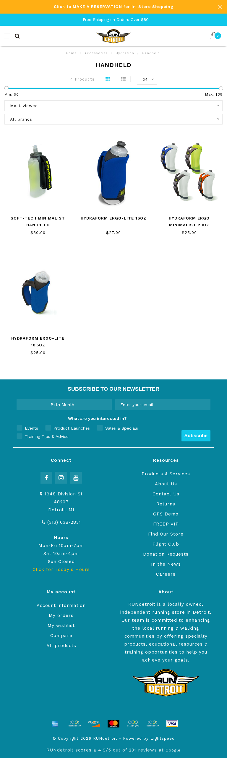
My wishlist (61, 625)
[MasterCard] (113, 723)
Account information (61, 605)
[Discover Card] (94, 723)
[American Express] (55, 723)
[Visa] (172, 723)
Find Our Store (166, 534)
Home (71, 53)
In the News (166, 564)
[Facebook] (46, 478)
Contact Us (166, 494)
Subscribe (195, 435)
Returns (165, 504)
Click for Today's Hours (61, 569)
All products (61, 645)
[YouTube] (76, 478)
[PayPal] (133, 723)
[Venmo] (152, 723)
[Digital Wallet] (74, 723)
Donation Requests (166, 554)
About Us (166, 484)
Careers (166, 574)
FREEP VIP (166, 524)
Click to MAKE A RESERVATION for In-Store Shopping (114, 6)
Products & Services (166, 474)
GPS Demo (166, 514)
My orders (61, 615)
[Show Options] (106, 404)
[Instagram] (61, 478)
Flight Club (166, 544)
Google (173, 750)
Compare (61, 635)
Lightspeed (162, 738)
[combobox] (62, 404)
